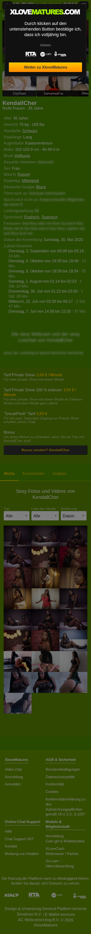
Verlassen (45, 44)
